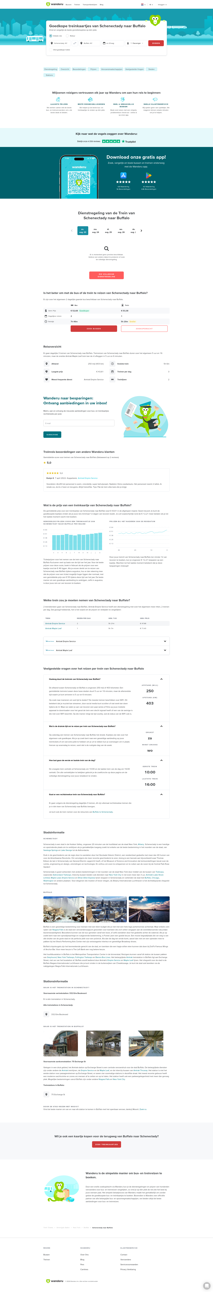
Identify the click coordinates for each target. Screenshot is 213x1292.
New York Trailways (66, 957)
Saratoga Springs (50, 850)
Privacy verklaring (128, 1269)
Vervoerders (125, 1259)
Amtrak (129, 957)
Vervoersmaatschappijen (111, 69)
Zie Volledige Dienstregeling (106, 275)
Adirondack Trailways (62, 875)
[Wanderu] (54, 4)
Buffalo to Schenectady (103, 812)
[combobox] (60, 43)
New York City (115, 875)
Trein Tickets (48, 1227)
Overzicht (65, 69)
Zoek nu (143, 1109)
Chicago (155, 878)
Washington (48, 881)
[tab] (57, 37)
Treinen (77, 5)
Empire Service (68, 878)
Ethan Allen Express (86, 878)
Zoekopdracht (144, 329)
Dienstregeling (50, 69)
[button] (143, 4)
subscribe (52, 435)
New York (76, 1227)
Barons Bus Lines (103, 957)
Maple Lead (56, 878)
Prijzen (93, 69)
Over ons (84, 1254)
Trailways (160, 872)
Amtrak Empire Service (88, 478)
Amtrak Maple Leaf (53, 628)
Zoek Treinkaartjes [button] (106, 1144)
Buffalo (148, 878)
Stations (49, 75)
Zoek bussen (94, 329)
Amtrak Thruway (140, 1070)
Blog (101, 5)
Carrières (84, 1269)
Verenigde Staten (63, 1227)
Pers (82, 1264)
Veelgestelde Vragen (134, 69)
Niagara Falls (57, 930)
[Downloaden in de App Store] (123, 175)
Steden (151, 69)
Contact (123, 1254)
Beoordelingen (79, 69)
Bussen (68, 5)
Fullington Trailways (83, 957)
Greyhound (52, 957)
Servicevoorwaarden (129, 1264)
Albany (141, 844)
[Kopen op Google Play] (148, 175)
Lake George (66, 850)
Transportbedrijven (90, 5)
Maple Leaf (128, 960)
